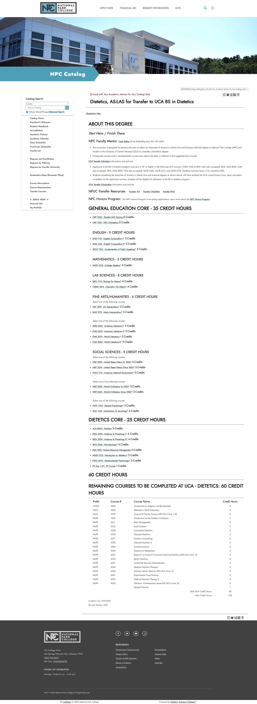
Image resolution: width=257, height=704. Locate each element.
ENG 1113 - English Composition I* (108, 238)
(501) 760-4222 (51, 657)
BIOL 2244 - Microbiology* (105, 444)
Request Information (156, 8)
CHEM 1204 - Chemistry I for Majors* (110, 286)
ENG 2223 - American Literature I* (108, 326)
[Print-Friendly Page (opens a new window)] (234, 94)
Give (178, 8)
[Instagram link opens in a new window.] (144, 633)
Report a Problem (123, 662)
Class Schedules (38, 142)
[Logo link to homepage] (58, 12)
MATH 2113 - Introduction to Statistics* (110, 455)
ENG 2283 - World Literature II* (107, 342)
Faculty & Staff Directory (126, 658)
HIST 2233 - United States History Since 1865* (114, 367)
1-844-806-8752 (60, 661)
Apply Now (106, 8)
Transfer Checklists (151, 191)
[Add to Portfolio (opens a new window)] (227, 94)
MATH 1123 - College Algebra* (107, 265)
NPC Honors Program (200, 199)
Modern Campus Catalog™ (183, 701)
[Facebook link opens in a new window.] (118, 633)
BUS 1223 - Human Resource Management (112, 450)
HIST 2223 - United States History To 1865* (112, 362)
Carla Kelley (123, 141)
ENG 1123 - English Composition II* (109, 244)
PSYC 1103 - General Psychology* (108, 405)
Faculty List (35, 150)
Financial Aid (128, 8)
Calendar (158, 662)
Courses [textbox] (29, 103)
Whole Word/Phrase (38, 112)
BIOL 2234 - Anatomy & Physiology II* (110, 439)
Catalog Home (37, 118)
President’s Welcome (40, 122)
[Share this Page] (231, 94)
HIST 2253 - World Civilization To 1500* (111, 386)
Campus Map (160, 654)
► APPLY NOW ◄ (39, 199)
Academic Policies (39, 134)
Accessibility (121, 667)
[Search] (205, 8)
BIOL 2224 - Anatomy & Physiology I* (110, 433)
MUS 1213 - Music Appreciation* (107, 312)
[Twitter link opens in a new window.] (127, 633)
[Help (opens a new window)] (238, 94)
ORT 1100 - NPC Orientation (105, 222)
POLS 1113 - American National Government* (113, 372)
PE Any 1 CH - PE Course (104, 466)
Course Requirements (40, 187)
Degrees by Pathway (40, 162)
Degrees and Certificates (42, 158)
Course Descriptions (39, 183)
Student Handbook (39, 126)
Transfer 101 (134, 191)
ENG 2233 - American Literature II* (109, 331)
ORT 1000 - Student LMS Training (108, 217)
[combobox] (214, 89)
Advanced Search (56, 111)
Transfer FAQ (169, 191)
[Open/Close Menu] (213, 7)
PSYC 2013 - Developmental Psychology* (111, 460)
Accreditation (36, 130)
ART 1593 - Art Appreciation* (106, 306)
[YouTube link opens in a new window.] (135, 633)
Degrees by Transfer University (45, 167)
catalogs (67, 701)
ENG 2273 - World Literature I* (107, 336)
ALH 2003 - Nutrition (102, 428)
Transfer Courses (38, 191)
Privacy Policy (122, 654)
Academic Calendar (39, 138)
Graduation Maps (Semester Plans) (47, 175)
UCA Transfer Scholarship (100, 184)
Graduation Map (93, 113)
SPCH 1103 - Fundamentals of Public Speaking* (114, 249)
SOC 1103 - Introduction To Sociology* (110, 411)
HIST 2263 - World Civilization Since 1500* (113, 391)
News (157, 658)
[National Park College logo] (62, 646)
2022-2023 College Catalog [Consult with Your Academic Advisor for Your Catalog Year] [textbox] (213, 89)
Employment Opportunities (127, 649)
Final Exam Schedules (40, 146)
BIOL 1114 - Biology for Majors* (107, 281)
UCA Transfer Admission (99, 161)
